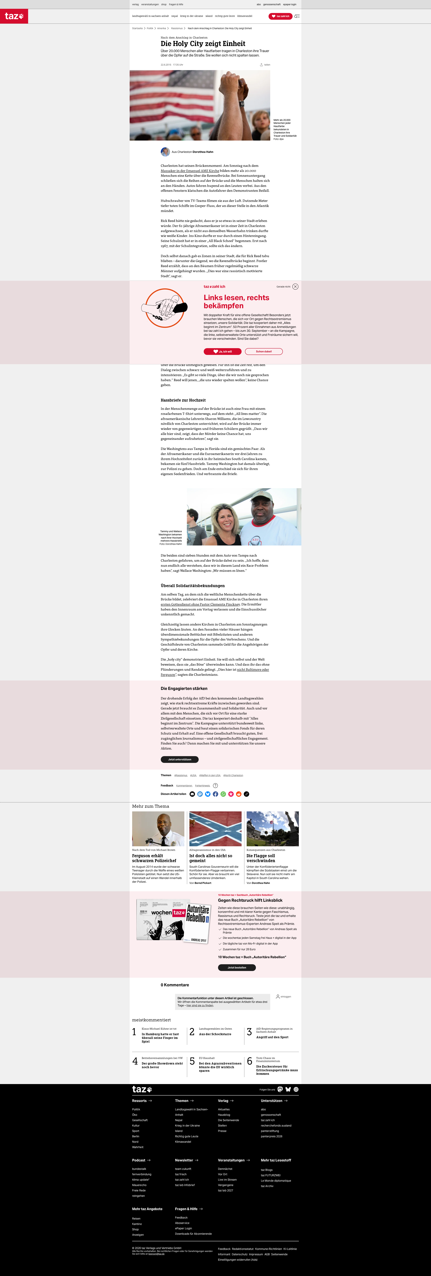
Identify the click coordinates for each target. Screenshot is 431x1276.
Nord (135, 1142)
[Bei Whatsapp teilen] (223, 794)
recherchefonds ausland (276, 1125)
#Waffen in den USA (210, 775)
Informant (224, 1254)
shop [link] (164, 4)
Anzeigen (138, 1235)
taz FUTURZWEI (270, 1175)
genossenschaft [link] (272, 4)
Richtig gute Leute (186, 1136)
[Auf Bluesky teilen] (207, 794)
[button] (297, 16)
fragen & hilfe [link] (176, 4)
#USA (193, 775)
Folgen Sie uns (267, 1089)
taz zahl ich (268, 1120)
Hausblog (224, 1115)
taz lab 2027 (225, 1190)
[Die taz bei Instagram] (296, 1091)
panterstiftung (270, 1131)
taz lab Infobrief (185, 1185)
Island (179, 1131)
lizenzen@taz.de (156, 1253)
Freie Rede (139, 1190)
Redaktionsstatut (243, 1249)
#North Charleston (233, 775)
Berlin (135, 1136)
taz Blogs (267, 1170)
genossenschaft (271, 1115)
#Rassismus (181, 775)
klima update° (140, 1179)
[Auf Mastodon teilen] (200, 794)
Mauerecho (139, 1185)
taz (142, 1089)
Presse (222, 1131)
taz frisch (181, 1174)
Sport (135, 1131)
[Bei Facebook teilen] (215, 794)
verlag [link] (135, 4)
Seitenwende (279, 1254)
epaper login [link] (289, 4)
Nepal (178, 1120)
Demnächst (225, 1169)
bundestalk (139, 1169)
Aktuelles (224, 1109)
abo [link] (259, 4)
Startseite (137, 28)
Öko (134, 1115)
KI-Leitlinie (290, 1249)
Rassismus (177, 28)
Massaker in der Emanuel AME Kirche (190, 171)
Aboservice (182, 1223)
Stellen (222, 1125)
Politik (150, 28)
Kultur (136, 1125)
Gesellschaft (140, 1120)
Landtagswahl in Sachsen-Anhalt (191, 1112)
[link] (151, 16)
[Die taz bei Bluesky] (288, 1091)
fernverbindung (141, 1174)
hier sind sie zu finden (200, 1005)
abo (263, 1109)
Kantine (137, 1224)
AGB (267, 1254)
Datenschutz (240, 1254)
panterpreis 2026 (272, 1136)
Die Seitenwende (228, 1120)
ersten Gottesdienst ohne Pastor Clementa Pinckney (200, 604)
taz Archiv (267, 1186)
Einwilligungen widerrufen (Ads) (237, 1260)
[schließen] (295, 286)
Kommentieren (184, 785)
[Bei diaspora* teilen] (231, 794)
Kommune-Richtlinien (269, 1249)
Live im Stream (227, 1179)
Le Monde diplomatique (276, 1180)
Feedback (181, 1217)
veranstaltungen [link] (150, 4)
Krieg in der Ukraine (187, 1125)
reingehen (138, 1196)
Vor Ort (222, 1174)
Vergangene (225, 1185)
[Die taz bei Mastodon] (280, 1091)
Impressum (256, 1254)
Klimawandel (183, 1142)
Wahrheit (137, 1147)
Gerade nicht (283, 286)
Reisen (136, 1218)
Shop (135, 1229)
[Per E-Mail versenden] (192, 794)
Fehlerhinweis (202, 785)
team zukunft (183, 1169)
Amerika (161, 28)
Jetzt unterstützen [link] (179, 759)
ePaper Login (183, 1228)
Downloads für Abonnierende (193, 1234)
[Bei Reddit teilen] (238, 794)
